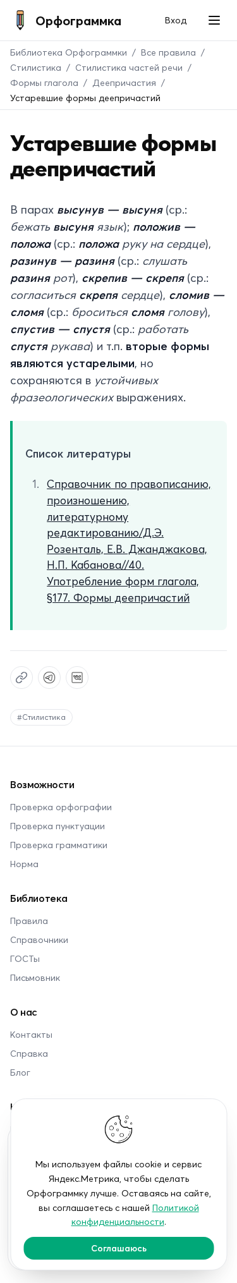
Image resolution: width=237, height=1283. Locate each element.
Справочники (39, 939)
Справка (29, 1053)
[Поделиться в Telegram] (49, 677)
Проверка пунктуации (57, 826)
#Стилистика (41, 717)
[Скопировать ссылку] (21, 677)
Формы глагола (44, 82)
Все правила (168, 52)
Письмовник (35, 977)
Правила (29, 921)
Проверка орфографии (61, 807)
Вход (175, 20)
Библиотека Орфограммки (68, 52)
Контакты (31, 1034)
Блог (20, 1072)
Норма (24, 864)
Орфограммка (78, 20)
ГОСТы (25, 958)
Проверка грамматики (58, 845)
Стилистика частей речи (129, 67)
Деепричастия (124, 82)
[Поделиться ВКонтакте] (77, 677)
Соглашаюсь (119, 1248)
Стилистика (35, 67)
